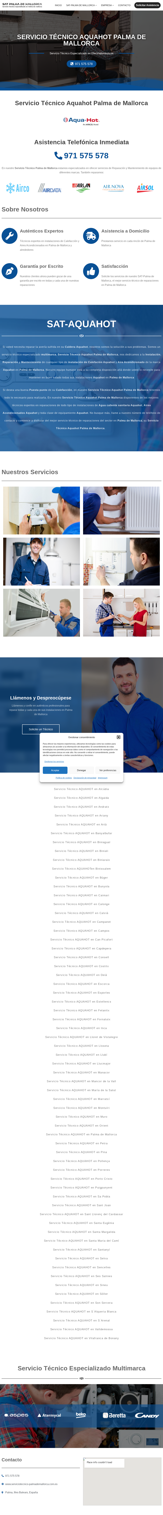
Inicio (58, 5)
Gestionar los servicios (54, 761)
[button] (118, 737)
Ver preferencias (107, 770)
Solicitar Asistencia (147, 5)
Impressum (102, 778)
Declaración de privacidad (85, 778)
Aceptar (55, 770)
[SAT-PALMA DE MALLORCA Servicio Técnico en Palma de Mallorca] (22, 5)
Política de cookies (64, 778)
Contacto (124, 5)
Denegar (81, 770)
